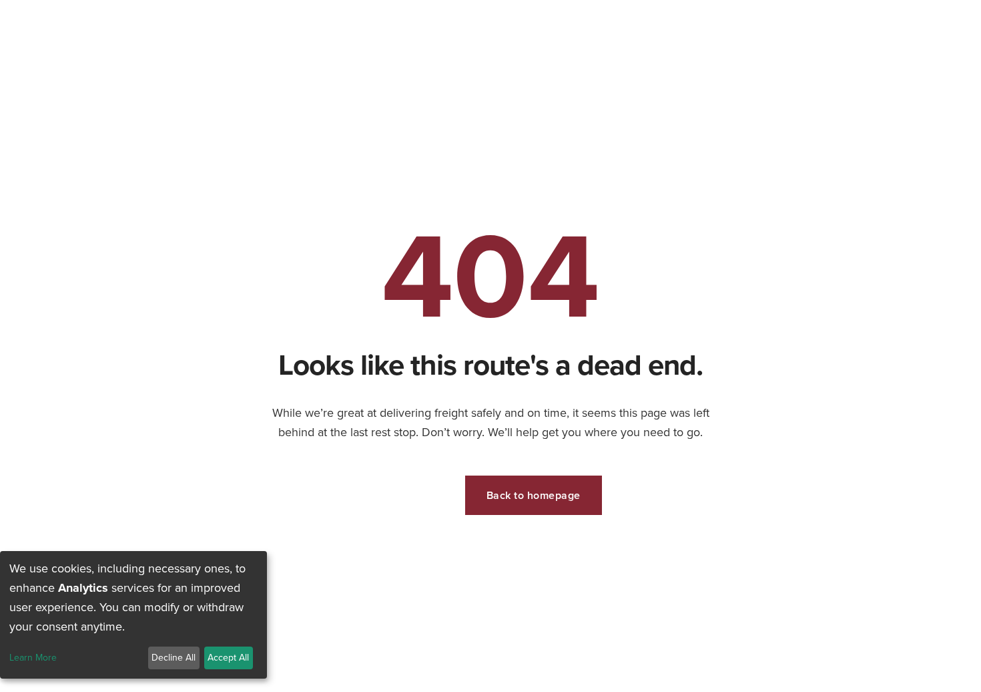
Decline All (173, 658)
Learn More (33, 658)
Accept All (228, 658)
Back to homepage (533, 495)
